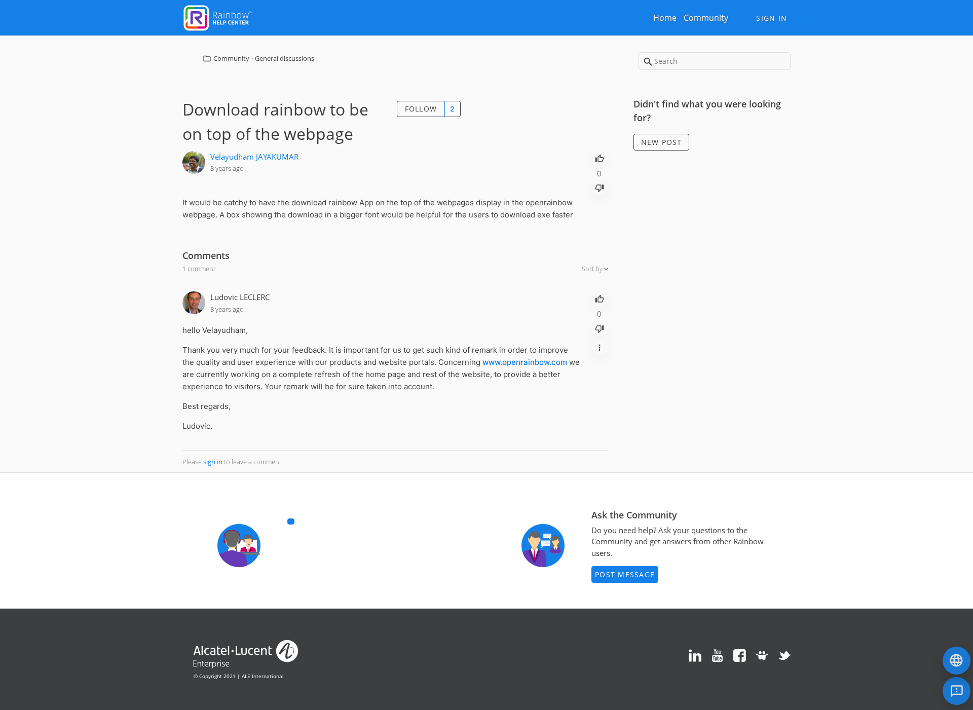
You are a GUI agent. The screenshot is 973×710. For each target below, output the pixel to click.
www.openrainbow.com (524, 362)
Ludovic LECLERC (240, 297)
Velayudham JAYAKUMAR (254, 157)
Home (665, 17)
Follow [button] (421, 109)
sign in (212, 461)
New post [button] (661, 142)
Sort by (593, 268)
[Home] (217, 17)
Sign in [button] (771, 18)
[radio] (599, 158)
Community (706, 17)
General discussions (284, 58)
